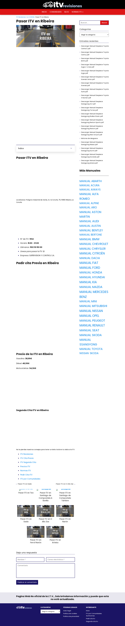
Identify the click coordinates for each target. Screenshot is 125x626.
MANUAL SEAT (89, 330)
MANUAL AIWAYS (90, 189)
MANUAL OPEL (89, 316)
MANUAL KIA (88, 282)
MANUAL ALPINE (89, 203)
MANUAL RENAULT (92, 325)
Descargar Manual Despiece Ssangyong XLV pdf (92, 102)
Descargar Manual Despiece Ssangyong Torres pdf (92, 108)
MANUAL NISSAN (91, 311)
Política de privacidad (71, 616)
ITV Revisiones (26, 454)
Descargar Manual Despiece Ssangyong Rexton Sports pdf (92, 121)
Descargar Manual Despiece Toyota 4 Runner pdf (95, 96)
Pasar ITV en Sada (25, 484)
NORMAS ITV (77, 12)
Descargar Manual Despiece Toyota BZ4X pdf (95, 59)
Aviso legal (67, 611)
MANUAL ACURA (89, 185)
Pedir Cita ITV (26, 474)
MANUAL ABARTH (90, 181)
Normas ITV (25, 470)
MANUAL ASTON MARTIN (90, 214)
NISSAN (84, 353)
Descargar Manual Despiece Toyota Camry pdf (95, 53)
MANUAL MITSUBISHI (93, 306)
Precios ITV (25, 466)
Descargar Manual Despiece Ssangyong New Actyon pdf (92, 133)
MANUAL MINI (88, 301)
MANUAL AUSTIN (90, 226)
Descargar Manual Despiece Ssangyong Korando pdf (92, 155)
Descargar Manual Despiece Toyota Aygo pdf (95, 72)
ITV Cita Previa (26, 458)
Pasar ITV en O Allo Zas (64, 484)
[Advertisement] (45, 63)
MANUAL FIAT (88, 263)
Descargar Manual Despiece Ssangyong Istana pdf (92, 161)
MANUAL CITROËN (92, 253)
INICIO (44, 12)
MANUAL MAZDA (90, 287)
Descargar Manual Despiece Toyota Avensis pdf (95, 84)
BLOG (66, 12)
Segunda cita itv (92, 621)
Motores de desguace (89, 138)
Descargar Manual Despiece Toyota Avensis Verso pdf (95, 78)
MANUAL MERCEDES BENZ (93, 294)
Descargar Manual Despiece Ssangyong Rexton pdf (92, 127)
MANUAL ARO (88, 207)
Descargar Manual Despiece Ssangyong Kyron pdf (92, 149)
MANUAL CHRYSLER (92, 249)
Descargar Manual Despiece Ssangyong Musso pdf (92, 143)
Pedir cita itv (90, 619)
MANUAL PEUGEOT (92, 320)
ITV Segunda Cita (28, 462)
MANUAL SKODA (90, 335)
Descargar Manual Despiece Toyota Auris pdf (95, 90)
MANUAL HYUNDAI (92, 277)
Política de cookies (70, 613)
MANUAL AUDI (89, 221)
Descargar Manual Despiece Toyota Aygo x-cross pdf (95, 65)
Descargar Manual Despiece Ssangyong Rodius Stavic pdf (92, 115)
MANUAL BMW (89, 239)
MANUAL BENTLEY (91, 230)
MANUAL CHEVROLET (93, 244)
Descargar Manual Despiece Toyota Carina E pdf (95, 47)
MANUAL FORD (89, 268)
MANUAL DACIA (89, 258)
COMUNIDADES (56, 12)
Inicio (88, 611)
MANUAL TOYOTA (91, 349)
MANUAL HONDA (90, 272)
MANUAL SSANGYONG (88, 342)
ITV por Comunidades (30, 479)
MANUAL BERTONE (90, 234)
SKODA (94, 353)
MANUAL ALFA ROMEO (89, 196)
